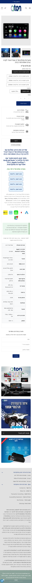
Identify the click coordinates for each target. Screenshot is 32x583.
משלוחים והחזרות (15, 145)
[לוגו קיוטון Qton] (16, 8)
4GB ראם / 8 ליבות (16, 184)
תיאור (16, 141)
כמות (29, 94)
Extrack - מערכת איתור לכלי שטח (22, 481)
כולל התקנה (14, 91)
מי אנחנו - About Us (25, 491)
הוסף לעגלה (23, 103)
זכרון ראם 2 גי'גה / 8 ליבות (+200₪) (19, 76)
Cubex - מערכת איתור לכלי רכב (22, 475)
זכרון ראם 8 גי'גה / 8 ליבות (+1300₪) (18, 84)
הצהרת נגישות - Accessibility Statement (20, 497)
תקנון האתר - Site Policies (24, 500)
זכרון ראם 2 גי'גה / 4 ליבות (21, 72)
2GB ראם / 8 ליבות (16, 179)
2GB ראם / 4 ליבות (16, 174)
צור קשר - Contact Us (25, 488)
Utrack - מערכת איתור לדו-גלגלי (22, 478)
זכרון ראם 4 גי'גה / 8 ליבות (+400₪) (19, 80)
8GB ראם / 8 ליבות (16, 189)
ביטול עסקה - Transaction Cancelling (21, 494)
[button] (16, 2)
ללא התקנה (25, 91)
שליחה (16, 356)
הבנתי (16, 580)
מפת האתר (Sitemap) (25, 503)
